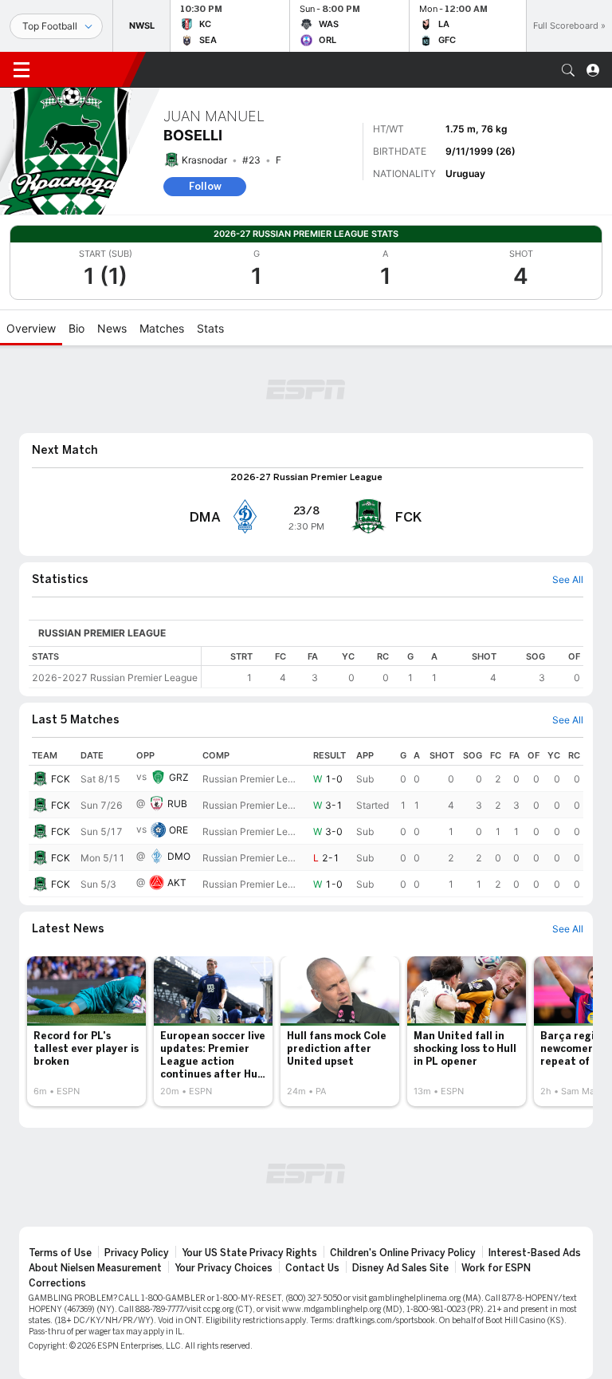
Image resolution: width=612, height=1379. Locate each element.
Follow (205, 186)
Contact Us (312, 1268)
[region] (392, 667)
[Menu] (21, 70)
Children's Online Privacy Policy (403, 1253)
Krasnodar (204, 160)
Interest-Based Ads (534, 1253)
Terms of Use (60, 1253)
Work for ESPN (496, 1268)
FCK (60, 779)
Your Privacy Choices (224, 1268)
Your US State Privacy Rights (249, 1253)
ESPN (86, 69)
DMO (178, 856)
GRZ (179, 777)
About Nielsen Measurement (95, 1268)
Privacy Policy (136, 1253)
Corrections (57, 1283)
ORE (178, 830)
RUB (177, 804)
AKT (176, 882)
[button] (568, 70)
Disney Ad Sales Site (400, 1268)
